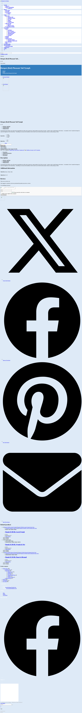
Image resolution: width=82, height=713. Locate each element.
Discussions (5, 155)
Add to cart (3, 145)
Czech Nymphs (11, 577)
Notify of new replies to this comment (9, 193)
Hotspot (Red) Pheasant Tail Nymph (10, 73)
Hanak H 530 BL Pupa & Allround (16, 557)
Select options (8, 536)
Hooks (15, 529)
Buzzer (6, 529)
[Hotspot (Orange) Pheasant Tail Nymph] (6, 90)
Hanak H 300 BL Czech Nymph (15, 532)
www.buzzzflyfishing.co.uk (11, 588)
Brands (4, 579)
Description (5, 152)
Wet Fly (19, 541)
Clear (6, 143)
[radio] (8, 134)
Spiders (9, 576)
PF (35, 150)
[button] (3, 146)
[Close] (0, 200)
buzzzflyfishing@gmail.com (10, 587)
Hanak (12, 529)
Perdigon (9, 572)
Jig (34, 150)
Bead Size (3, 135)
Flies (4, 593)
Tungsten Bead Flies (11, 575)
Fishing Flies (11, 150)
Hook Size (3, 141)
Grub (9, 529)
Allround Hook (8, 541)
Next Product (5, 84)
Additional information (7, 153)
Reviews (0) (5, 154)
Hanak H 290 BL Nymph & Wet (15, 544)
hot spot (31, 150)
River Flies (17, 150)
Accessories (5, 580)
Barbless (28, 150)
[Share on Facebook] (42, 677)
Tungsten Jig (21, 150)
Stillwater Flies (8, 578)
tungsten (38, 150)
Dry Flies (9, 574)
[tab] (42, 152)
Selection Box (8, 569)
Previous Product (6, 76)
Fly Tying (5, 581)
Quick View (32, 527)
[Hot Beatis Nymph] (6, 83)
